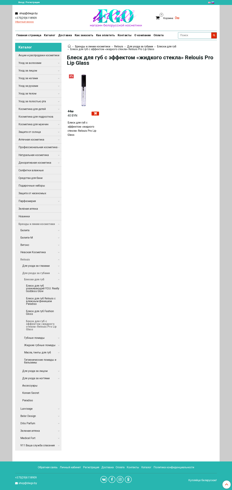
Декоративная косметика (35, 162)
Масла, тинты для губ (37, 352)
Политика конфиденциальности (174, 467)
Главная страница (28, 35)
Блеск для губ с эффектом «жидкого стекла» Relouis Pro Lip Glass (82, 128)
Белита (24, 230)
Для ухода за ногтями (36, 378)
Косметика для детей (32, 109)
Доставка (65, 35)
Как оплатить (105, 35)
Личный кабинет (70, 467)
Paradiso (27, 400)
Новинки (24, 216)
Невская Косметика (33, 252)
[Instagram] (120, 479)
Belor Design (28, 416)
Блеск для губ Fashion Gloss (40, 313)
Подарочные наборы (32, 185)
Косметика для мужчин (33, 124)
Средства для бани (30, 178)
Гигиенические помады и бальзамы (40, 361)
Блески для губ (166, 46)
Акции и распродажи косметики (39, 55)
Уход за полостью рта (32, 101)
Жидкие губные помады (40, 345)
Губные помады (34, 337)
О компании (142, 35)
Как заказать (84, 35)
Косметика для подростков (36, 116)
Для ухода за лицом (35, 371)
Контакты (125, 35)
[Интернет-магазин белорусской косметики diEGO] (116, 17)
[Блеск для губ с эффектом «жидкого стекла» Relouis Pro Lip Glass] (84, 90)
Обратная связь (48, 467)
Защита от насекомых (32, 193)
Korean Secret (30, 393)
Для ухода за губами (140, 46)
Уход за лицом (28, 70)
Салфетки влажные (31, 170)
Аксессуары (30, 385)
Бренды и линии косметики (92, 46)
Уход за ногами (28, 78)
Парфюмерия (27, 201)
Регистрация (91, 467)
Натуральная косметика (34, 155)
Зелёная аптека (28, 208)
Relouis (118, 46)
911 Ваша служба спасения (37, 445)
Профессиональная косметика (38, 147)
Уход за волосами (30, 63)
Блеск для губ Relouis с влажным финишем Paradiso (41, 301)
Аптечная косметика (31, 139)
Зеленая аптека (30, 430)
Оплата (159, 35)
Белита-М (26, 237)
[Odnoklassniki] (128, 479)
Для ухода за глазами (36, 265)
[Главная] (69, 46)
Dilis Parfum (27, 423)
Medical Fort (27, 438)
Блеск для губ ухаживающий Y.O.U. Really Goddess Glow (42, 288)
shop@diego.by (28, 13)
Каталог (50, 35)
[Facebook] (112, 479)
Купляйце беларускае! (202, 480)
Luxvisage (26, 408)
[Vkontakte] (103, 479)
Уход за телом (27, 93)
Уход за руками (28, 86)
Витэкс (24, 245)
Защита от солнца (30, 132)
